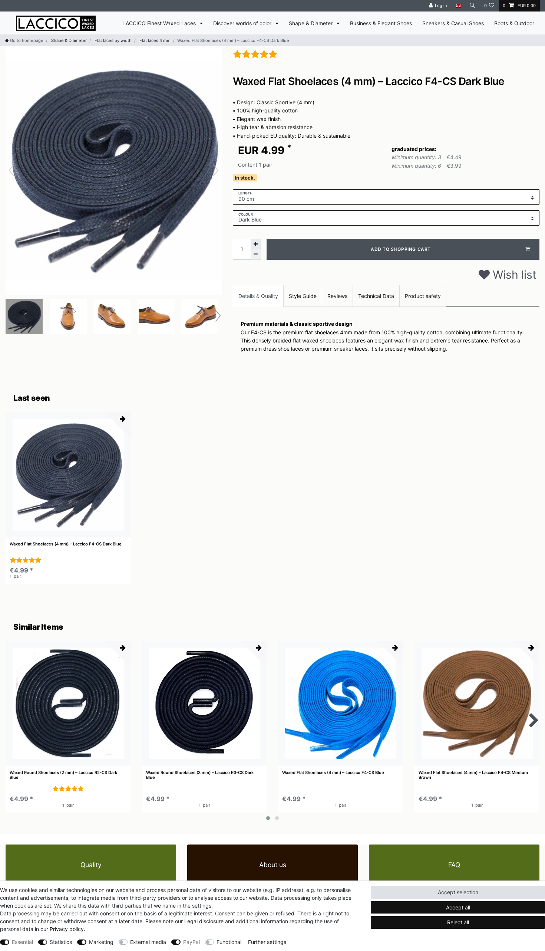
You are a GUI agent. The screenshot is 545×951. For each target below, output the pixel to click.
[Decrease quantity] (256, 254)
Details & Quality (258, 296)
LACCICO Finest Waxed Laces (159, 23)
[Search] (472, 6)
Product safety (423, 296)
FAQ (454, 865)
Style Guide (303, 296)
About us (272, 865)
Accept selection (458, 892)
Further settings (267, 942)
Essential (22, 942)
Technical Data (376, 296)
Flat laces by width (112, 40)
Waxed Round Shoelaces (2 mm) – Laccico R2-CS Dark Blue (63, 775)
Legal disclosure (204, 921)
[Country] (458, 6)
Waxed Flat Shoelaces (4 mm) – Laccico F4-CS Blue (333, 772)
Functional (229, 942)
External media (148, 942)
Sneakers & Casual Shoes (453, 23)
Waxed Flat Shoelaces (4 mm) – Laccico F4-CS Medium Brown (473, 775)
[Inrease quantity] (256, 244)
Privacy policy (67, 929)
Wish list (513, 274)
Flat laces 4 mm (154, 40)
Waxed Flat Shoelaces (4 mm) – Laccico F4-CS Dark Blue (66, 544)
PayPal (191, 942)
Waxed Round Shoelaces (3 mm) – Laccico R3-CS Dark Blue (200, 775)
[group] (68, 475)
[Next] (216, 170)
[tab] (258, 296)
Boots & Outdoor (514, 23)
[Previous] (11, 170)
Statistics (61, 942)
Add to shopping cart (401, 249)
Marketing (101, 942)
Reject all (458, 922)
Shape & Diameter (311, 23)
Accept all (458, 907)
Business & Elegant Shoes (381, 23)
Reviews (337, 296)
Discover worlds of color (243, 23)
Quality (91, 865)
